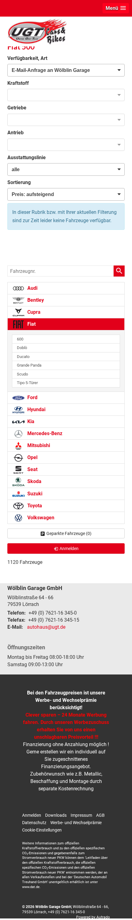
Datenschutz (34, 822)
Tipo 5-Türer (27, 382)
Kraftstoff (18, 83)
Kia (30, 421)
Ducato (23, 356)
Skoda (33, 481)
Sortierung (19, 182)
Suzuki (34, 494)
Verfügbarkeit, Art (27, 58)
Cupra (33, 312)
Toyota (34, 506)
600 (20, 339)
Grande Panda (29, 365)
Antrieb (15, 133)
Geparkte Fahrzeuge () (68, 533)
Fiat (31, 324)
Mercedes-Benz (44, 433)
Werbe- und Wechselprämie (76, 822)
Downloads (56, 815)
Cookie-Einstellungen (42, 830)
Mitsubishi (38, 445)
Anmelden (31, 815)
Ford (31, 397)
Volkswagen (40, 518)
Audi (31, 288)
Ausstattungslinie (26, 157)
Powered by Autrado (93, 917)
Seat (31, 469)
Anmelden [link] (69, 548)
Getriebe (16, 108)
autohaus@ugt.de (46, 627)
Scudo (22, 374)
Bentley (35, 300)
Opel (31, 457)
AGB (100, 815)
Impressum (81, 815)
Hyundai (35, 409)
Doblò (22, 347)
